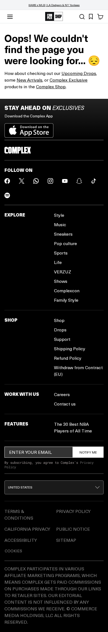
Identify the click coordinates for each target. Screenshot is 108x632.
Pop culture (65, 243)
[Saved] (91, 17)
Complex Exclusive (69, 80)
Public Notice (73, 529)
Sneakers (63, 234)
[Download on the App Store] (28, 128)
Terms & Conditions (18, 514)
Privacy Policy (73, 511)
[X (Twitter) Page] (21, 181)
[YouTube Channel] (65, 181)
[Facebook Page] (7, 181)
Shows (60, 281)
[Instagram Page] (50, 181)
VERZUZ (62, 272)
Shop (59, 320)
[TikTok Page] (93, 181)
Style (59, 215)
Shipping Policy (69, 348)
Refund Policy (67, 358)
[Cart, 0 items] (100, 16)
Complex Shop (51, 86)
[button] (54, 487)
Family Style (66, 300)
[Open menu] (10, 16)
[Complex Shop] (54, 16)
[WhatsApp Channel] (36, 181)
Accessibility (20, 540)
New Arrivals (29, 80)
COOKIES (13, 550)
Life (58, 262)
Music (60, 224)
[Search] (82, 17)
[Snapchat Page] (79, 181)
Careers (62, 394)
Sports (61, 253)
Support (62, 339)
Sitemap (66, 540)
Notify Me (88, 452)
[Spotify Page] (7, 195)
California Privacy (27, 529)
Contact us (65, 404)
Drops (60, 330)
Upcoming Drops (78, 73)
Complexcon (66, 290)
